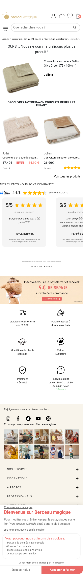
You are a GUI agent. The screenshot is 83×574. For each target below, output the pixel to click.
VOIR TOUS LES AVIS (41, 266)
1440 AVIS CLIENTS (58, 193)
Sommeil (28, 39)
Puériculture (16, 39)
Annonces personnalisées (22, 553)
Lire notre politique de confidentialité (24, 529)
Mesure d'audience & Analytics (24, 550)
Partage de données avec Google (25, 542)
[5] (72, 168)
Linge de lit (38, 39)
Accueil (5, 39)
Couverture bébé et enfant (56, 39)
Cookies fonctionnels (19, 546)
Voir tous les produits (67, 176)
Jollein (48, 74)
